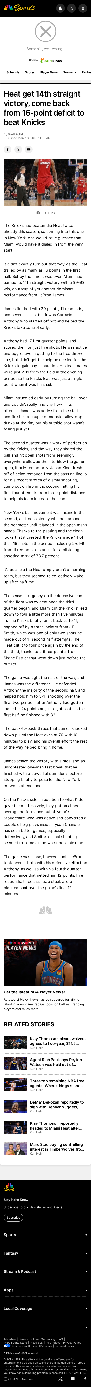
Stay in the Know (16, 1200)
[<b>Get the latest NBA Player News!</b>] (45, 962)
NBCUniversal (29, 1353)
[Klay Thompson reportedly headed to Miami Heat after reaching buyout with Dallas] (15, 1127)
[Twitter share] (18, 149)
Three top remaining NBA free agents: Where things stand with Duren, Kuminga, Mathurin (58, 1083)
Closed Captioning (43, 1339)
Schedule (13, 72)
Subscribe (13, 1217)
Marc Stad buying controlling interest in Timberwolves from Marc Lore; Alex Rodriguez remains (57, 1147)
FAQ (60, 1339)
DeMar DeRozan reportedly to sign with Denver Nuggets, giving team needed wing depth (58, 1104)
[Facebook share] (7, 149)
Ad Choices (53, 1342)
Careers (23, 1339)
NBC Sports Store (15, 1342)
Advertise (10, 1339)
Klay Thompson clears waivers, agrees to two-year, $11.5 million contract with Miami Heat (58, 1041)
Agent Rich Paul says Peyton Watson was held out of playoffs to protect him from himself (56, 1062)
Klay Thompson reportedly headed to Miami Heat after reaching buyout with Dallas (55, 1126)
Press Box (36, 1342)
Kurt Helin (36, 1047)
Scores (30, 72)
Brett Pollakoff (17, 134)
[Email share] (29, 149)
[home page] (19, 8)
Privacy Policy (72, 1342)
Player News (49, 72)
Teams (68, 72)
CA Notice (45, 1346)
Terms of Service (65, 1346)
